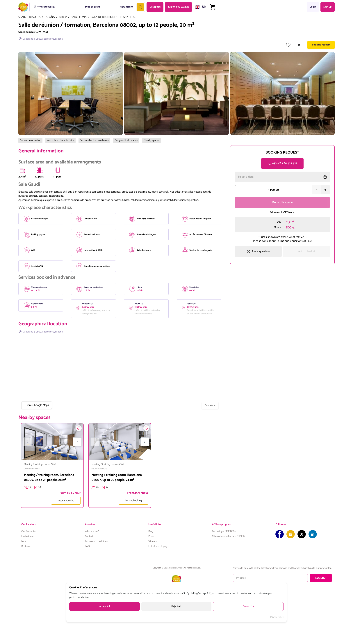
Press (151, 536)
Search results (29, 17)
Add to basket (306, 251)
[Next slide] (77, 441)
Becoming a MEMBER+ (224, 531)
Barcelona (79, 17)
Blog (150, 531)
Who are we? (92, 531)
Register (320, 578)
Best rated (26, 546)
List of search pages (158, 546)
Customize (248, 606)
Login (313, 7)
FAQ (87, 546)
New (23, 541)
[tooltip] (22, 170)
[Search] (140, 7)
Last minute (27, 536)
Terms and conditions (96, 541)
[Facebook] (279, 534)
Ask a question (261, 251)
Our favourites (28, 531)
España (49, 17)
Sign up (327, 7)
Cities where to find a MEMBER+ (228, 536)
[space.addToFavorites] (79, 428)
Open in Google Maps (36, 405)
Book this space (282, 202)
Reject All (176, 606)
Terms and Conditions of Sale (294, 240)
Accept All (104, 606)
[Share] (300, 45)
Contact (89, 536)
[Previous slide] (27, 441)
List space (155, 7)
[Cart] (212, 7)
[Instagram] (290, 534)
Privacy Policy (277, 617)
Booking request (321, 45)
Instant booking (66, 501)
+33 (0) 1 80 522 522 (178, 7)
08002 (63, 17)
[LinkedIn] (313, 534)
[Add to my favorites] (288, 45)
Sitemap (152, 541)
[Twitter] (301, 534)
